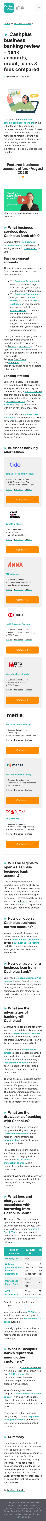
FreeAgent (13, 362)
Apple (11, 346)
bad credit (22, 901)
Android (23, 346)
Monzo (11, 149)
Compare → (22, 499)
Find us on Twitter (23, 1517)
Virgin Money (14, 1043)
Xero (10, 359)
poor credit (23, 1179)
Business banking (16, 1490)
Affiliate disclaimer (13, 1514)
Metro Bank (30, 1043)
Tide (18, 149)
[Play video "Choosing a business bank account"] (23, 200)
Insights (37, 1514)
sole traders (30, 248)
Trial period (18, 489)
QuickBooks (20, 359)
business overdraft (15, 401)
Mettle (30, 149)
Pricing (9, 489)
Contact (28, 489)
